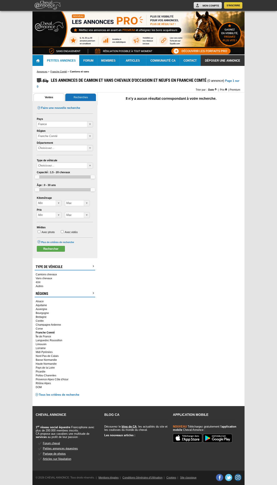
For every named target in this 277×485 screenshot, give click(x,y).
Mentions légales (108, 477)
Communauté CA (163, 60)
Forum (88, 60)
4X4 (38, 282)
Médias (41, 227)
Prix (39, 209)
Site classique (188, 477)
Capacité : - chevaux (53, 172)
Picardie (40, 371)
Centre (40, 320)
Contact (190, 60)
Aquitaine (41, 305)
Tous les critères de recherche (59, 394)
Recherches (81, 97)
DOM (39, 387)
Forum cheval (51, 443)
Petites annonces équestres (60, 448)
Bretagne (41, 316)
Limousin (41, 344)
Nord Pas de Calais (47, 356)
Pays (40, 119)
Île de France (43, 336)
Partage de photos (54, 453)
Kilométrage (44, 197)
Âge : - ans (46, 185)
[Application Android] (217, 438)
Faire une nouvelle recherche (60, 107)
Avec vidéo (71, 232)
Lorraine (41, 348)
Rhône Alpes (43, 383)
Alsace (40, 301)
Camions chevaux (46, 274)
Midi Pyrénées (44, 352)
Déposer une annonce (222, 60)
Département (45, 142)
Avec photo (48, 232)
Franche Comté (45, 332)
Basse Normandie (46, 359)
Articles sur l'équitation (57, 459)
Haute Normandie (46, 363)
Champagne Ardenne (48, 324)
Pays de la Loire (45, 367)
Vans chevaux (44, 278)
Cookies (171, 477)
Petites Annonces (61, 60)
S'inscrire (233, 5)
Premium (235, 89)
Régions (42, 293)
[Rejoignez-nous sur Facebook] (219, 477)
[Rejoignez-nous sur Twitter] (228, 477)
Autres (39, 286)
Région (41, 130)
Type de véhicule (47, 160)
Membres (108, 60)
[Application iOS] (187, 438)
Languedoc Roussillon (49, 340)
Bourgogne (42, 313)
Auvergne (41, 309)
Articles (133, 60)
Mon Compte (211, 5)
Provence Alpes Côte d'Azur (52, 379)
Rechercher (50, 248)
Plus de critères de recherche (57, 242)
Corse (39, 328)
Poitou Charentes (46, 375)
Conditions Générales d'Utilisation (142, 477)
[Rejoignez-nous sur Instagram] (238, 477)
